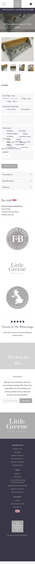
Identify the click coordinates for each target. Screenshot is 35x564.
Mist (8, 144)
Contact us (17, 449)
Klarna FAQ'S (17, 465)
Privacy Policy (17, 455)
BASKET (17, 474)
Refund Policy (17, 459)
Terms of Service (17, 462)
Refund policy (17, 492)
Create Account (17, 504)
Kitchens (17, 477)
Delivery (17, 452)
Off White (10, 136)
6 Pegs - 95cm (26, 98)
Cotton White (19, 144)
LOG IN (17, 500)
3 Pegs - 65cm (11, 98)
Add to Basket (9, 166)
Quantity (10, 155)
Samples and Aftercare (17, 486)
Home (2, 30)
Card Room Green (25, 136)
